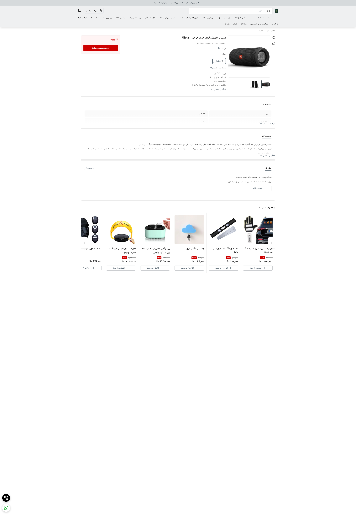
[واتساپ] (6, 508)
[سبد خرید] (79, 10)
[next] (84, 242)
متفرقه (261, 30)
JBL (219, 48)
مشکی (218, 61)
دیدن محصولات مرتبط (100, 48)
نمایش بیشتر (269, 123)
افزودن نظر (89, 168)
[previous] (271, 242)
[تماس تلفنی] (6, 498)
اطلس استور (271, 30)
